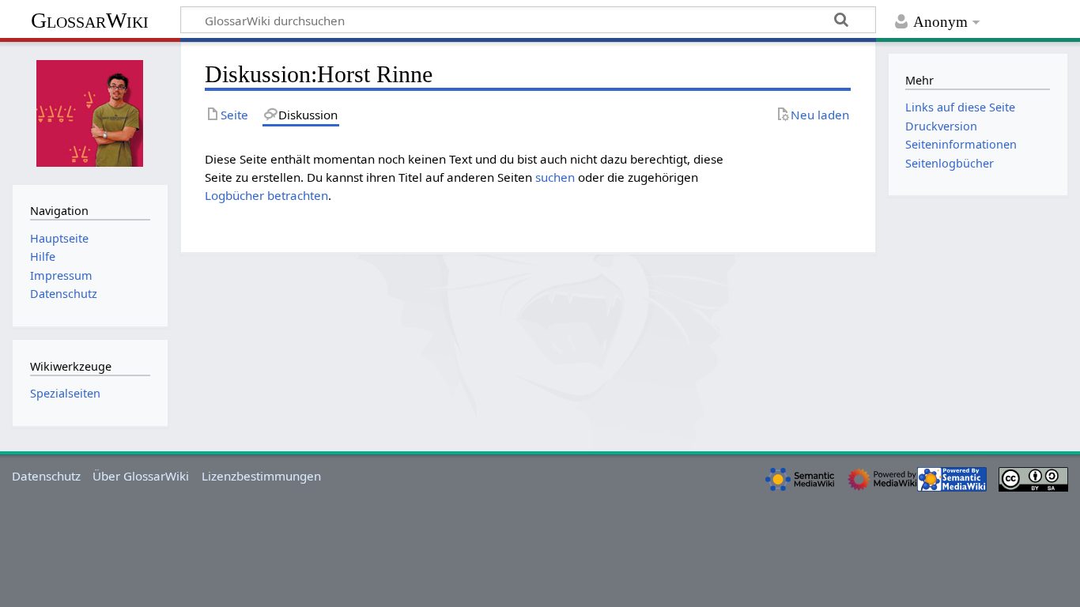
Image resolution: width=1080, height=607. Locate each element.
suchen (555, 177)
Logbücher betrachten (266, 195)
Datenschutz (46, 476)
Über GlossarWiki (141, 476)
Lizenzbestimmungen (261, 476)
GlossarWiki (90, 20)
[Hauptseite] (90, 111)
